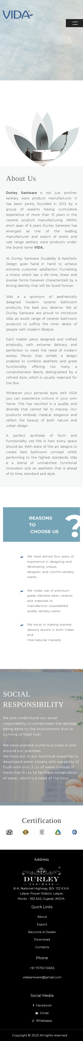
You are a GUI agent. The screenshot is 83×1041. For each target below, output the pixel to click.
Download (42, 939)
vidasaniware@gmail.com (42, 977)
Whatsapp (44, 1021)
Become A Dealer (42, 932)
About (42, 917)
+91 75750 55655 (42, 968)
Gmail (44, 1013)
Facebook (44, 1005)
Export (42, 924)
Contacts (42, 947)
